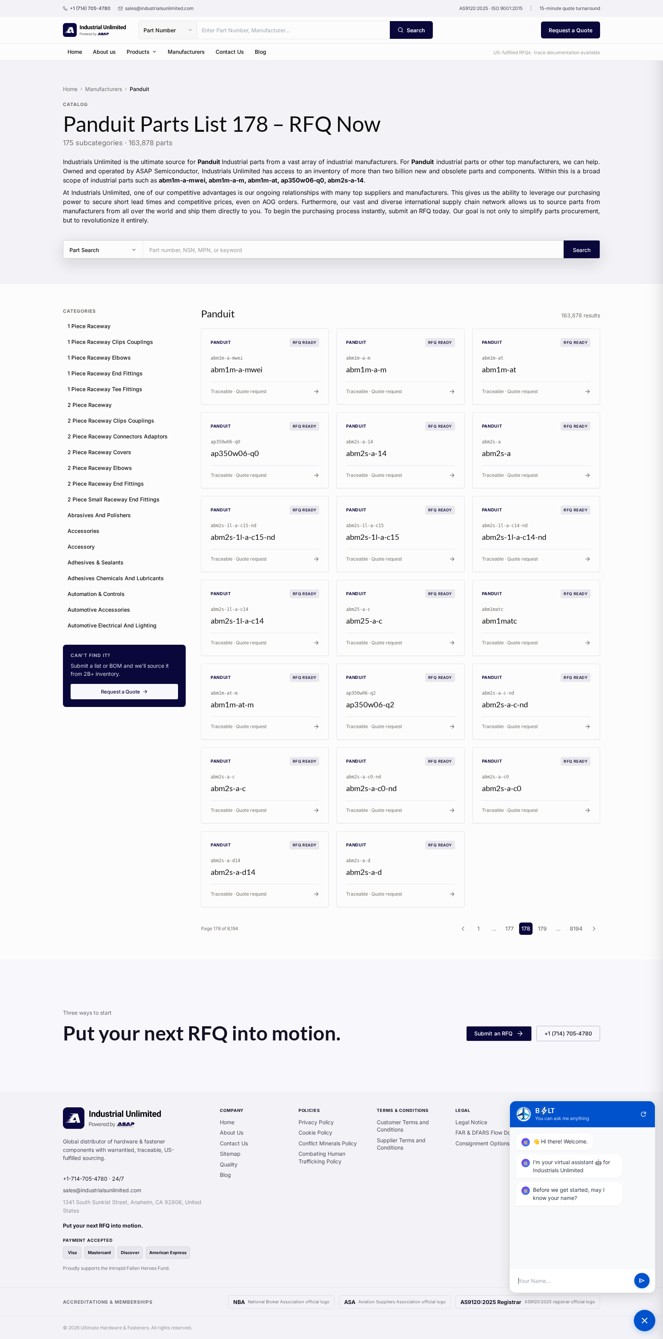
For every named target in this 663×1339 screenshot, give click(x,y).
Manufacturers (186, 51)
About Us (231, 1132)
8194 (576, 928)
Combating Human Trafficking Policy (322, 1157)
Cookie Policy (315, 1132)
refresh (643, 1114)
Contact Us (230, 51)
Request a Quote (570, 30)
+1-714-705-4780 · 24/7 (93, 1178)
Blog (260, 51)
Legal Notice (471, 1122)
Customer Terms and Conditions (403, 1126)
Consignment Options (482, 1143)
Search (581, 250)
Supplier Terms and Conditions (401, 1144)
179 (542, 928)
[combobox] (293, 30)
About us (104, 51)
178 (525, 928)
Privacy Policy (316, 1122)
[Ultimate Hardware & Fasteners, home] (94, 30)
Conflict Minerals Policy (328, 1143)
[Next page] (594, 929)
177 (509, 928)
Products (138, 51)
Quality (228, 1164)
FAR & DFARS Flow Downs (488, 1132)
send (641, 1281)
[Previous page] (463, 929)
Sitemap (230, 1153)
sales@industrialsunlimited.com (102, 1190)
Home (75, 51)
